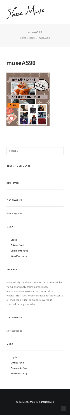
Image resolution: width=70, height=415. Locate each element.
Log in (14, 240)
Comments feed (19, 251)
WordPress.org (19, 256)
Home (23, 38)
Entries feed (17, 245)
